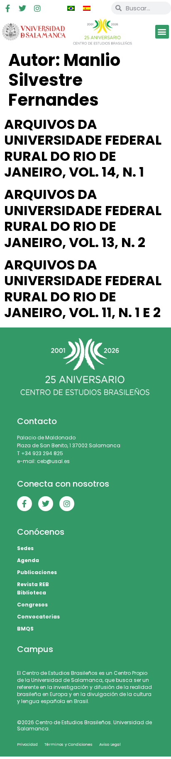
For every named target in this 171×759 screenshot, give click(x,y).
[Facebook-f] (7, 8)
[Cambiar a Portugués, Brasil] (71, 8)
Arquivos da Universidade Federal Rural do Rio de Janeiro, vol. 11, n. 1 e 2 (82, 288)
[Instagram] (37, 8)
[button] (162, 32)
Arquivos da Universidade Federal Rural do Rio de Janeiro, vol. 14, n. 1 (82, 148)
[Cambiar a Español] (87, 8)
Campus (35, 649)
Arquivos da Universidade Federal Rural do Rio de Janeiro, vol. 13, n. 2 (82, 218)
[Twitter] (22, 8)
